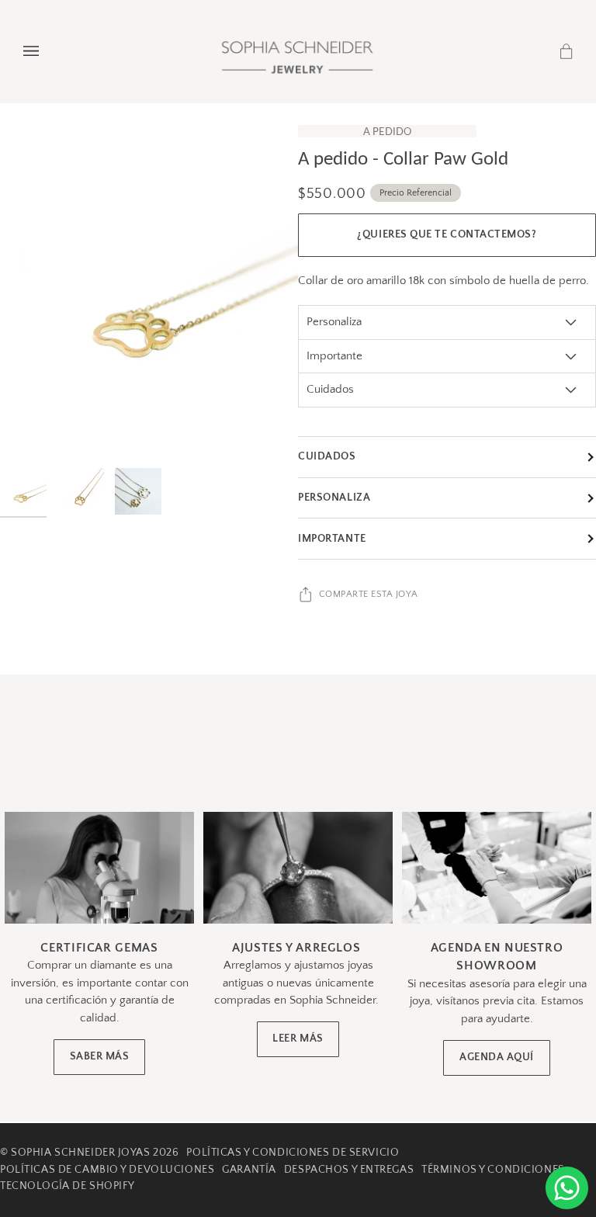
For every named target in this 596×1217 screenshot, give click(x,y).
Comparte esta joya (368, 594)
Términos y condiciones (492, 1169)
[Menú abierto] (46, 51)
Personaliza (334, 497)
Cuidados (327, 456)
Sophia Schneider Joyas (80, 1152)
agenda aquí (496, 1057)
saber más (100, 1057)
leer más (297, 1039)
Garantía (249, 1169)
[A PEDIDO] (149, 293)
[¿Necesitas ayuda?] (567, 1188)
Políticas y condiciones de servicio (292, 1152)
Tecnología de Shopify (67, 1186)
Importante (332, 538)
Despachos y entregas (349, 1169)
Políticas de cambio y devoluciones (107, 1169)
